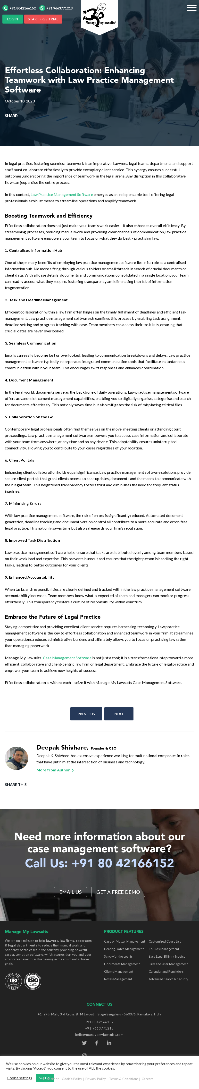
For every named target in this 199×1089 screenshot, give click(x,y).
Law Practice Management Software (62, 194)
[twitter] (84, 1043)
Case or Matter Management (124, 941)
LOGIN (12, 19)
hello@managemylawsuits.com (99, 1035)
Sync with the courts (118, 956)
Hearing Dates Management (124, 949)
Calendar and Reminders (166, 971)
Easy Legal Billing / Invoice (167, 956)
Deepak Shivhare (61, 748)
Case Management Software (67, 657)
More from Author (53, 770)
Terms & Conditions (124, 1079)
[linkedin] (109, 1043)
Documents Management (122, 964)
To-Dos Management (164, 949)
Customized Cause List (165, 941)
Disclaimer (51, 1079)
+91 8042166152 (22, 8)
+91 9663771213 (59, 8)
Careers (147, 1079)
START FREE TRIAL (43, 19)
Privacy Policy (95, 1079)
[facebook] (97, 1043)
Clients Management (118, 971)
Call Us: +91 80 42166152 (99, 864)
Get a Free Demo (118, 892)
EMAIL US (70, 892)
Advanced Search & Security (168, 979)
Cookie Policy (72, 1079)
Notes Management (118, 979)
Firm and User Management (168, 964)
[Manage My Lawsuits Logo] (99, 17)
